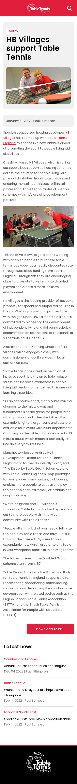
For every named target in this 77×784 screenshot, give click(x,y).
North (13, 31)
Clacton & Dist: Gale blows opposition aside (37, 719)
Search (69, 8)
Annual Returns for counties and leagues (35, 666)
